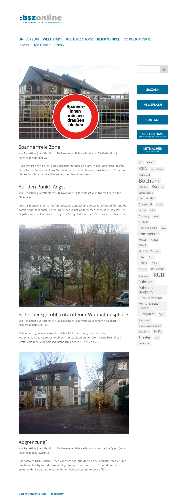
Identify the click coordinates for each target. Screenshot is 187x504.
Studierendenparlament (150, 325)
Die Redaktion (106, 153)
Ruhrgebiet (146, 314)
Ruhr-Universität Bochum (149, 305)
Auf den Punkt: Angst (42, 186)
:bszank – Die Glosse (34, 45)
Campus (143, 186)
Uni (157, 337)
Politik (143, 263)
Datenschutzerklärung (32, 494)
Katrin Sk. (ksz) (107, 320)
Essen (159, 204)
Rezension (144, 276)
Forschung (144, 216)
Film (152, 210)
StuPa (158, 331)
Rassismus (157, 269)
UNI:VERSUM (29, 39)
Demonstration (146, 192)
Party (151, 257)
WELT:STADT (52, 39)
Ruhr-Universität (150, 298)
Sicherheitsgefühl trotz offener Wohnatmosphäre (73, 314)
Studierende (144, 320)
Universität (144, 343)
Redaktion (30, 153)
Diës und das (147, 198)
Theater (144, 337)
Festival (142, 210)
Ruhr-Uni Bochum (146, 290)
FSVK (156, 216)
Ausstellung (157, 169)
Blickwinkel (144, 174)
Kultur (142, 239)
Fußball (143, 222)
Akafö (150, 162)
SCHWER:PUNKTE (137, 39)
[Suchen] (164, 69)
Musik (143, 245)
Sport (162, 314)
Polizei (155, 263)
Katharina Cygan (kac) (111, 448)
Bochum (149, 180)
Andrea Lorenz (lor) (109, 193)
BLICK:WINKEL (108, 39)
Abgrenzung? (33, 442)
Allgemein (25, 157)
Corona (157, 186)
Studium (144, 331)
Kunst (154, 239)
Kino (163, 227)
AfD (140, 162)
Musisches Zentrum (149, 251)
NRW (141, 256)
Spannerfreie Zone (39, 147)
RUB (159, 274)
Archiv (59, 45)
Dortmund (145, 204)
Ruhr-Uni (146, 281)
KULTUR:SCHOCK (79, 39)
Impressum (57, 494)
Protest (143, 269)
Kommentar (149, 233)
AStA (143, 168)
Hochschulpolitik (148, 227)
